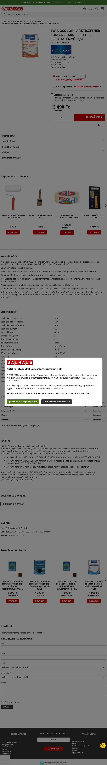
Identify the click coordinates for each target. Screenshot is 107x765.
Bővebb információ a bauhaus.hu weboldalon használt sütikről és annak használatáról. (49, 393)
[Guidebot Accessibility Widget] (103, 745)
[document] (53, 382)
